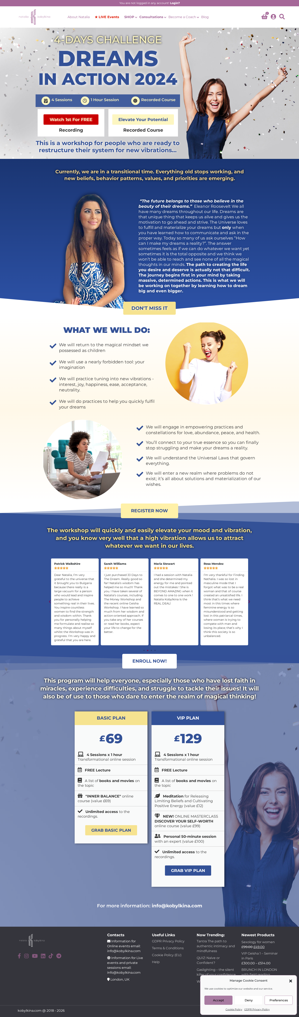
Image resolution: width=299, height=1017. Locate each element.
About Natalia (79, 17)
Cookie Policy (234, 1009)
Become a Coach (182, 17)
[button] (291, 981)
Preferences (279, 1000)
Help (156, 962)
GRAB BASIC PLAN (111, 830)
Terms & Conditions (168, 948)
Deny (249, 1000)
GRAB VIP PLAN (188, 870)
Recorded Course (158, 99)
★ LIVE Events (107, 17)
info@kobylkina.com (177, 906)
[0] (264, 18)
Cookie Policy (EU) (166, 955)
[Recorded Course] (135, 100)
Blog (205, 17)
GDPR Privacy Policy (257, 1009)
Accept (218, 1000)
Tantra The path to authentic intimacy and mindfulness (216, 946)
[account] (273, 17)
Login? (175, 3)
